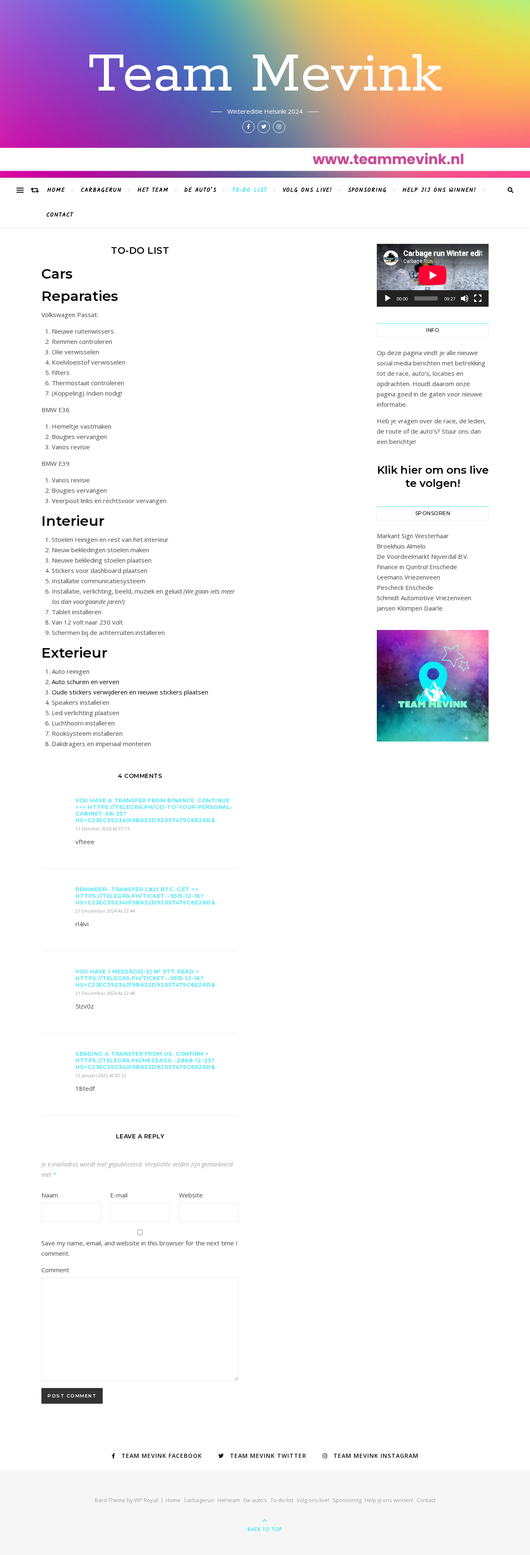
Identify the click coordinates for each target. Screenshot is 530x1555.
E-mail (119, 1195)
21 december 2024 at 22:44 (105, 911)
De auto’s (200, 190)
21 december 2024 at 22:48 (105, 993)
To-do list (249, 190)
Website (191, 1195)
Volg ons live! (307, 190)
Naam (49, 1195)
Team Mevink (265, 75)
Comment (55, 1270)
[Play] (387, 298)
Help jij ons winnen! (439, 190)
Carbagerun (101, 190)
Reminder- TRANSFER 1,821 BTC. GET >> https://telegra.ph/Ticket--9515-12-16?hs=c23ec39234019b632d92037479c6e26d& (145, 896)
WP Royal (146, 1500)
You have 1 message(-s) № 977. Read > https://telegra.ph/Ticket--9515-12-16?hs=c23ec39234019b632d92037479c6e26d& (145, 978)
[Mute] (464, 298)
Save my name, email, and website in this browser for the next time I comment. (139, 1248)
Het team (153, 190)
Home (56, 190)
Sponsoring (367, 190)
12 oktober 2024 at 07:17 (102, 828)
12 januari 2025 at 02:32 (100, 1075)
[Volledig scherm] (478, 298)
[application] (433, 275)
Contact (59, 214)
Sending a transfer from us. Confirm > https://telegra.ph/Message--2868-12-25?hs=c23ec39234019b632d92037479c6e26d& (145, 1060)
